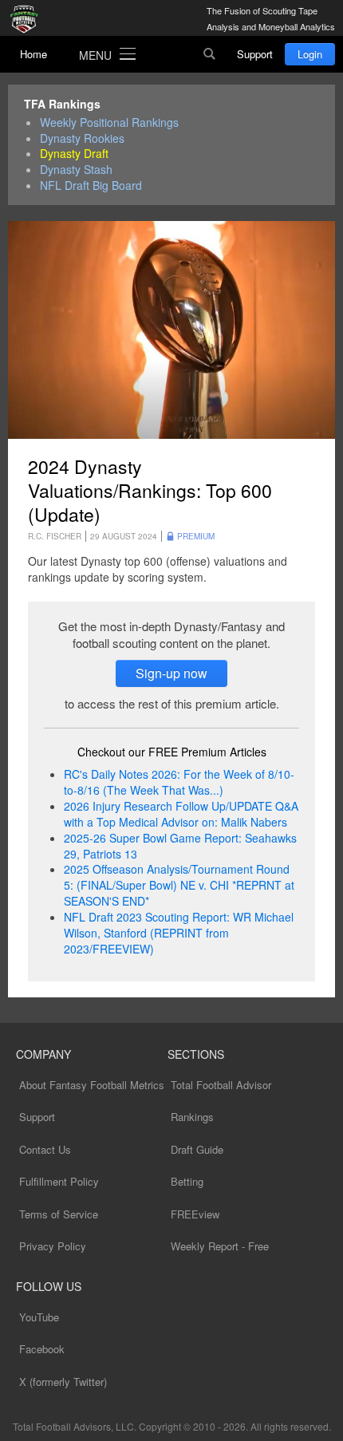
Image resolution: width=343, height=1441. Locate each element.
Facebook (42, 1348)
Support (255, 53)
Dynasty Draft (74, 153)
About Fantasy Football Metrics (91, 1084)
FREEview (195, 1214)
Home (33, 53)
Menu (95, 55)
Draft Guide (197, 1149)
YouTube (39, 1317)
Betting (187, 1181)
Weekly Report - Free (220, 1245)
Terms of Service (58, 1214)
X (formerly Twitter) (63, 1381)
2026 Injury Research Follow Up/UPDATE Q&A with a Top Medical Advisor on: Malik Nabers (181, 814)
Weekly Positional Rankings (109, 122)
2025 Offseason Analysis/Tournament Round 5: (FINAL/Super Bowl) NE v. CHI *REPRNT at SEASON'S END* (179, 885)
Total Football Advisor (221, 1084)
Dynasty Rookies (82, 138)
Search (210, 54)
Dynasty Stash (76, 169)
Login (310, 53)
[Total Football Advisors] (28, 20)
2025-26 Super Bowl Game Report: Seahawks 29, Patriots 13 (180, 846)
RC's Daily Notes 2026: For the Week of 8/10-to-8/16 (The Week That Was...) (179, 782)
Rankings (192, 1116)
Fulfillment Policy (59, 1181)
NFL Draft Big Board (91, 185)
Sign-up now (171, 673)
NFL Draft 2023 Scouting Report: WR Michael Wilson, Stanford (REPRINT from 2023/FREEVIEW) (179, 933)
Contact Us (45, 1149)
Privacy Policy (52, 1245)
